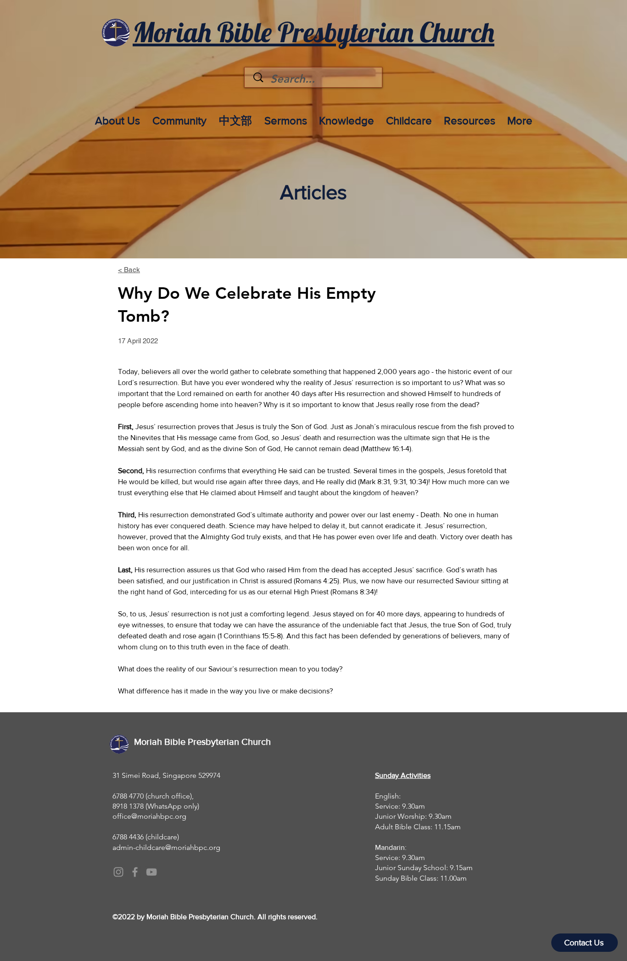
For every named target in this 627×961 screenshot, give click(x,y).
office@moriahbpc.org (149, 816)
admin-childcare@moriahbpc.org (166, 847)
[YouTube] (151, 872)
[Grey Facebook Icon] (135, 872)
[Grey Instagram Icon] (118, 872)
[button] (117, 116)
